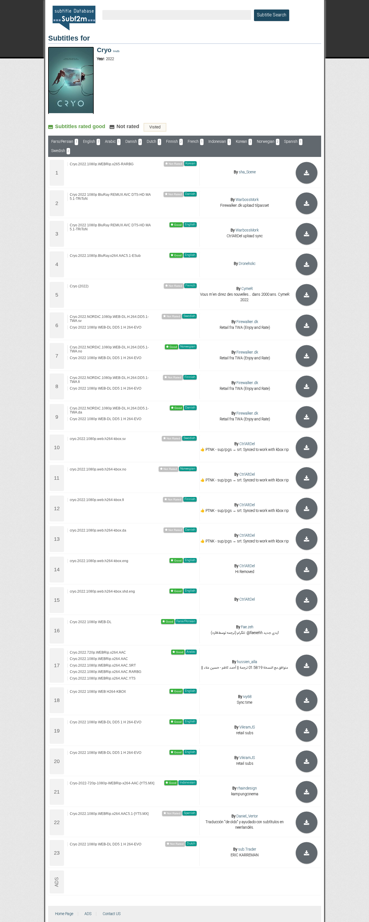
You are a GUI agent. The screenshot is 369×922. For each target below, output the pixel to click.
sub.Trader (247, 849)
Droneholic (247, 264)
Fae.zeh (247, 627)
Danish (133, 142)
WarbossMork (247, 200)
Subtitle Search (271, 15)
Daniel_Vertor (247, 816)
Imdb (116, 51)
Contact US (112, 914)
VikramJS (247, 727)
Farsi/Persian (64, 142)
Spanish (293, 142)
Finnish (174, 142)
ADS (87, 914)
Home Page (64, 914)
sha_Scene (247, 172)
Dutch (153, 142)
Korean (243, 142)
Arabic (112, 142)
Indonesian (219, 142)
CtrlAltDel (247, 444)
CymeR (247, 289)
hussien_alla (247, 662)
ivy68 (247, 697)
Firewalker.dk (247, 322)
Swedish (60, 151)
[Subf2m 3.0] (73, 17)
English (91, 142)
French (195, 142)
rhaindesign (247, 788)
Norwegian (267, 142)
